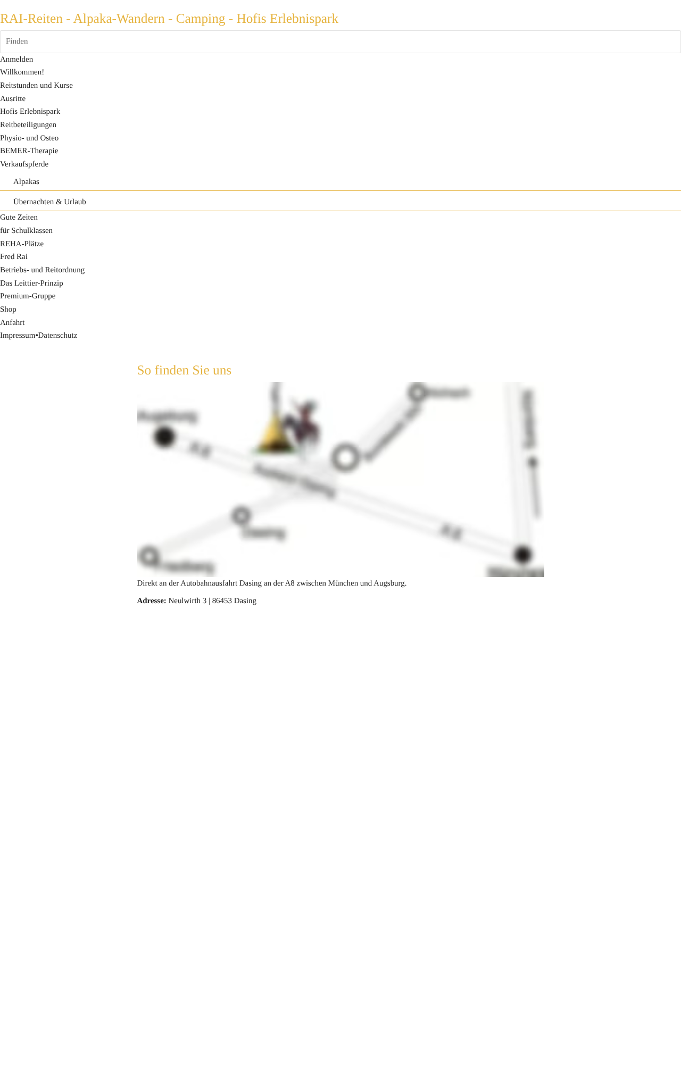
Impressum (17, 335)
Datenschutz (58, 335)
